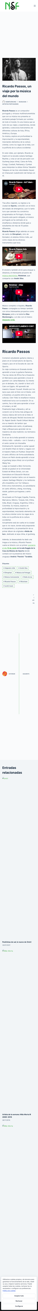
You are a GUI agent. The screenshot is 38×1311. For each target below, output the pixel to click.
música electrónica (9, 276)
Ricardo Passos (9, 581)
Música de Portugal (22, 572)
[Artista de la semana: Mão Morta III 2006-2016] (19, 1030)
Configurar (19, 1306)
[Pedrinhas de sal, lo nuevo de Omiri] (19, 858)
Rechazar (19, 1301)
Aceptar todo (19, 1296)
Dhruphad (7, 572)
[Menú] (35, 6)
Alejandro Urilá (9, 568)
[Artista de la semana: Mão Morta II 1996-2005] (19, 1205)
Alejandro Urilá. (8, 320)
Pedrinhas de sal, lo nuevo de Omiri (16, 942)
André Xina (22, 568)
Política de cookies (9, 1291)
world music (8, 586)
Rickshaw (23, 581)
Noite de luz (27, 577)
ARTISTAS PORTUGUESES (10, 104)
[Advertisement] (19, 32)
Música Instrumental (11, 577)
